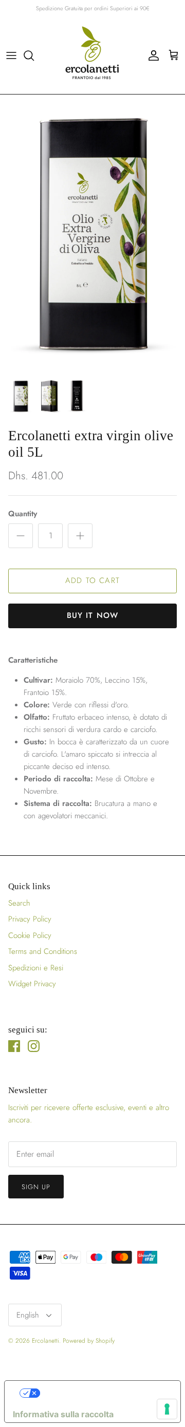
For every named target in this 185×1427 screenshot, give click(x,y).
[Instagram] (34, 1046)
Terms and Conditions (42, 951)
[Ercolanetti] (92, 55)
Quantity (22, 514)
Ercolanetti (45, 1340)
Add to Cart (92, 580)
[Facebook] (14, 1046)
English (27, 1315)
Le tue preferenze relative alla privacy (103, 1393)
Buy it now (93, 615)
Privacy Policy (29, 919)
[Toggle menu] (11, 55)
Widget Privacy (32, 983)
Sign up (36, 1187)
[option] (92, 233)
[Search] (34, 55)
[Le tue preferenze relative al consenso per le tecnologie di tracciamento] (167, 1409)
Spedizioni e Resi (35, 967)
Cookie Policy (29, 935)
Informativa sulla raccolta (63, 1414)
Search (19, 903)
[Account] (151, 55)
